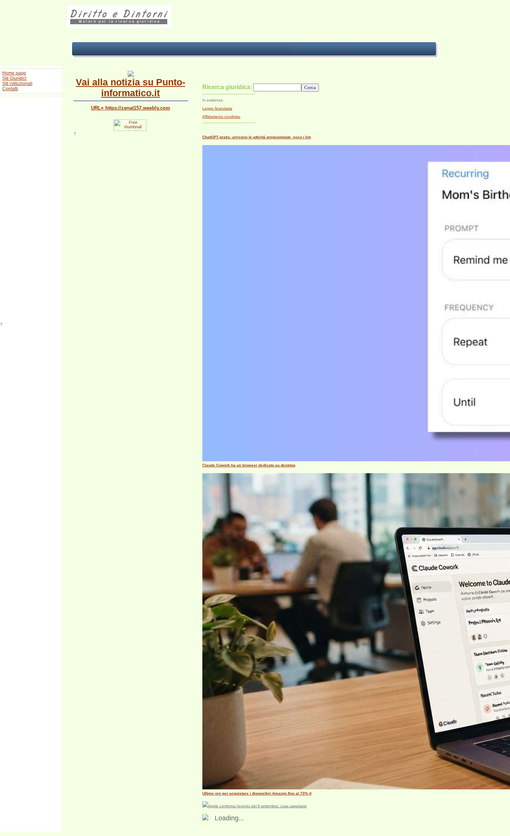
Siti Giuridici (14, 78)
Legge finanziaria (217, 108)
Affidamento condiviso (221, 116)
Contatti (10, 88)
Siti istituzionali (17, 83)
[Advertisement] (31, 210)
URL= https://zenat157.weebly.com (130, 108)
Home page (14, 73)
